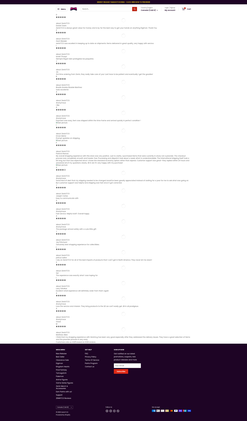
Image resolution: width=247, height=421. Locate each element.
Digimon (59, 363)
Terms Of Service (92, 360)
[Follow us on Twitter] (110, 411)
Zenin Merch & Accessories (62, 387)
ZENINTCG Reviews (63, 398)
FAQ (86, 353)
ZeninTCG (65, 23)
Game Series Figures (64, 383)
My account (170, 10)
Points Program (91, 363)
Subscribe (121, 371)
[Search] (134, 9)
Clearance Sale (62, 360)
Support (59, 395)
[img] (61, 17)
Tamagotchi (61, 373)
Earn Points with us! (64, 392)
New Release (61, 353)
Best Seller (60, 357)
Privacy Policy (90, 357)
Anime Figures (62, 379)
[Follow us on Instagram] (114, 411)
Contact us (89, 366)
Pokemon (60, 376)
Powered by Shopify (63, 415)
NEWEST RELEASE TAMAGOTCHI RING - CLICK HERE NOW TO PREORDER (123, 2)
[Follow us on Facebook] (107, 411)
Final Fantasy (61, 370)
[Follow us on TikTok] (118, 411)
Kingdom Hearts (62, 366)
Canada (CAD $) (63, 407)
